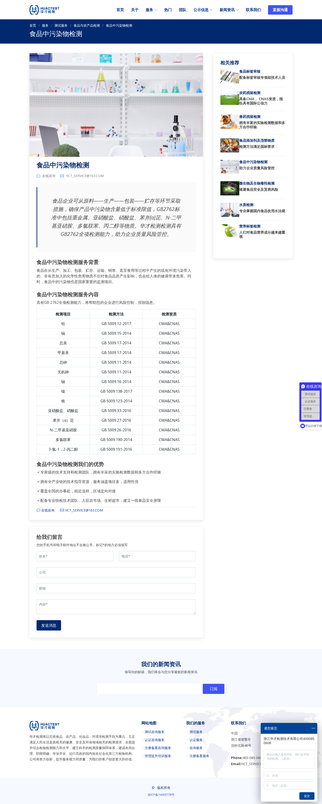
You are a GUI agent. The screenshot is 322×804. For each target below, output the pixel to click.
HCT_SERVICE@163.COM (85, 175)
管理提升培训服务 (158, 756)
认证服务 (196, 740)
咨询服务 (196, 748)
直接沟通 (280, 9)
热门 (168, 9)
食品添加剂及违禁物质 (257, 140)
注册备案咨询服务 (158, 748)
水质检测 (246, 204)
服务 (45, 25)
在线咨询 (48, 175)
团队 (182, 9)
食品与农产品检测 (87, 25)
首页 (120, 9)
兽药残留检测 (249, 116)
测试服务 (61, 25)
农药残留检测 (249, 93)
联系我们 (253, 9)
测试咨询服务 (155, 732)
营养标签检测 (249, 226)
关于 (135, 9)
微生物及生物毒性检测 (257, 183)
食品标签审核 (249, 71)
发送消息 (48, 625)
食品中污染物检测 (63, 165)
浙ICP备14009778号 (161, 794)
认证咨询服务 (155, 740)
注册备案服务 (199, 756)
